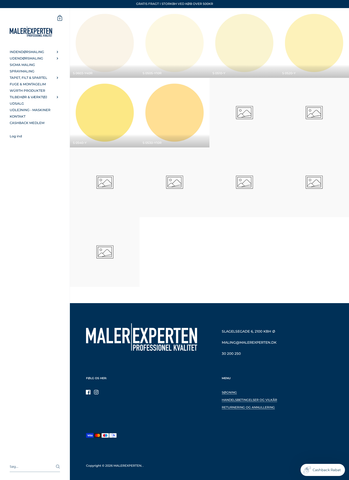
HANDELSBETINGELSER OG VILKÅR (249, 400)
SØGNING (229, 392)
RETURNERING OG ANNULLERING (248, 407)
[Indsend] (58, 466)
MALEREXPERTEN (127, 465)
